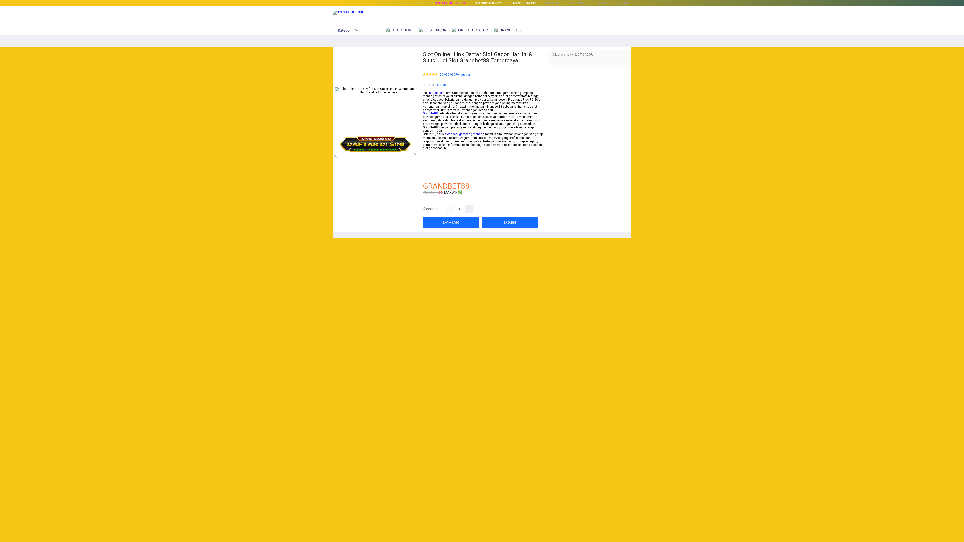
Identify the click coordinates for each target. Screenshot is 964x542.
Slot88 (441, 85)
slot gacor (436, 93)
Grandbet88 (431, 113)
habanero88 (431, 158)
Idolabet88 (430, 176)
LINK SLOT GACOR (523, 3)
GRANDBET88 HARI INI (450, 3)
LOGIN (602, 3)
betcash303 (431, 155)
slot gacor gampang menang (464, 134)
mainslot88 (431, 151)
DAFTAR (621, 3)
